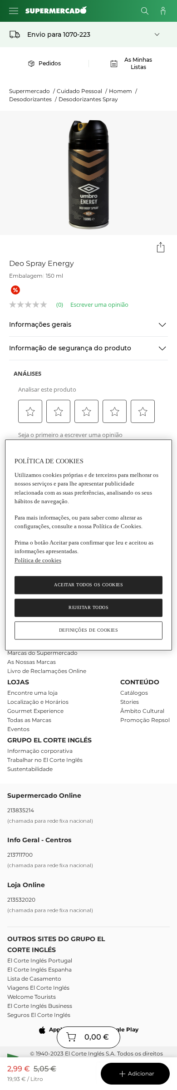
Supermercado (32, 91)
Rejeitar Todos (88, 607)
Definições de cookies (88, 630)
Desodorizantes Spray (88, 99)
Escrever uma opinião (99, 305)
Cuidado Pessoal (82, 91)
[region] (89, 545)
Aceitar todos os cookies (88, 585)
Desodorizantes (33, 99)
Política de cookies (38, 560)
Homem (123, 91)
